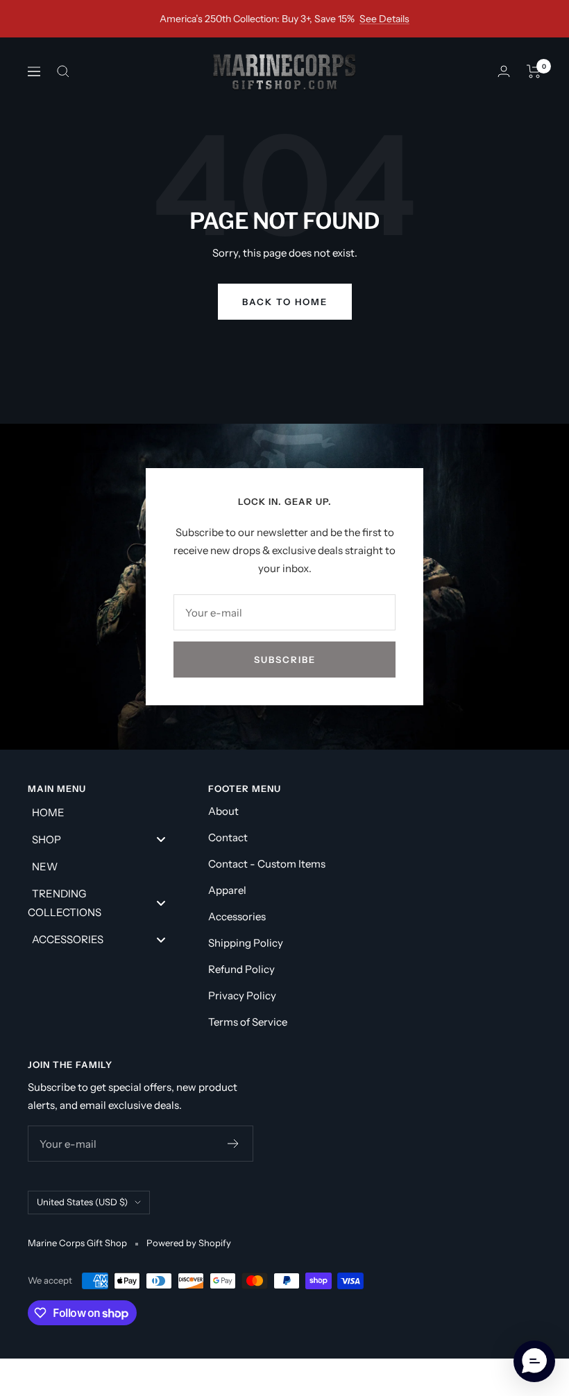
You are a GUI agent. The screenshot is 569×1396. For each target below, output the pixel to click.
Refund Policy (241, 969)
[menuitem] (104, 811)
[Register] (233, 1143)
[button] (534, 1361)
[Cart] (534, 71)
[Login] (504, 71)
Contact (228, 837)
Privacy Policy (242, 995)
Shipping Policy (245, 942)
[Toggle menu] (161, 839)
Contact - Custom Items (266, 863)
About (223, 811)
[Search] (63, 71)
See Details (384, 18)
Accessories (237, 916)
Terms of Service (247, 1021)
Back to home (285, 301)
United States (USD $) (82, 1201)
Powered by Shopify (188, 1242)
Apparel (227, 890)
